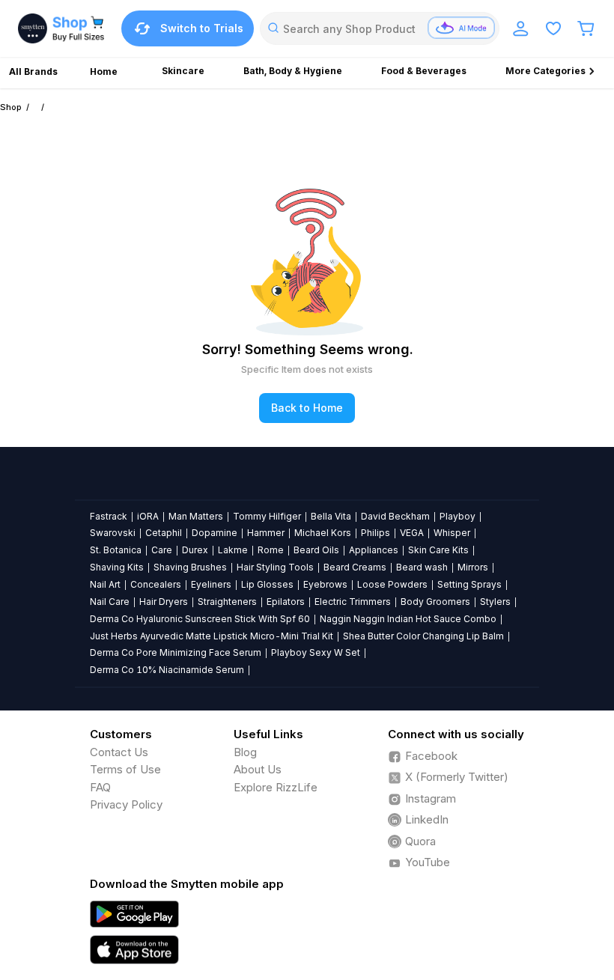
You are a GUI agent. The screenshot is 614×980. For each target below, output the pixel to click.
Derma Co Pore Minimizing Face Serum (175, 652)
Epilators (286, 601)
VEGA (412, 532)
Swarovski (113, 532)
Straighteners (227, 601)
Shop (11, 107)
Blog (245, 752)
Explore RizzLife (275, 787)
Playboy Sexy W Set (315, 652)
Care (161, 550)
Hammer (266, 532)
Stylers (495, 601)
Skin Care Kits (438, 550)
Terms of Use (125, 769)
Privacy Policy (126, 804)
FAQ (100, 787)
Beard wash (422, 567)
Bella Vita (331, 516)
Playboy (457, 516)
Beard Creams (354, 567)
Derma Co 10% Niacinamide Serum (167, 669)
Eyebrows (325, 584)
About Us (258, 769)
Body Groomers (435, 601)
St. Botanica (116, 550)
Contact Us (119, 752)
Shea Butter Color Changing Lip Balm (423, 636)
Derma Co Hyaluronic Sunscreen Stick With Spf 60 (200, 618)
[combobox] (379, 28)
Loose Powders (392, 584)
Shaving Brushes (190, 567)
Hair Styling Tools (275, 567)
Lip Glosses (267, 584)
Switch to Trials (201, 28)
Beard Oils (316, 550)
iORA (148, 516)
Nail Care (110, 601)
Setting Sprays (469, 584)
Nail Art (105, 584)
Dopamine (214, 532)
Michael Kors (322, 532)
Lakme (233, 550)
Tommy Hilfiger (267, 516)
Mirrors (473, 567)
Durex (195, 550)
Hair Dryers (163, 601)
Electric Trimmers (352, 601)
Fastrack (108, 516)
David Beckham (395, 516)
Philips (375, 532)
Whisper (452, 532)
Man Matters (195, 516)
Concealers (155, 584)
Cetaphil (163, 532)
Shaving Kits (117, 567)
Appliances (373, 550)
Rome (271, 550)
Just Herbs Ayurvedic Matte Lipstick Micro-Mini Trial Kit (211, 636)
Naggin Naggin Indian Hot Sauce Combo (408, 618)
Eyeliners (211, 584)
